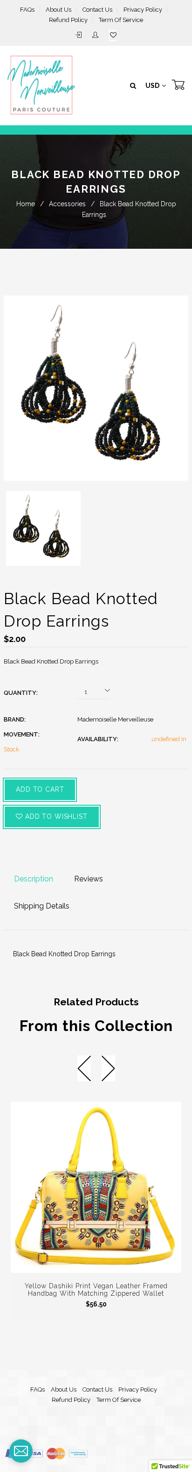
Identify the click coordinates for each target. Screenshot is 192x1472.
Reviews (88, 878)
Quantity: (21, 692)
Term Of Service (121, 19)
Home (25, 204)
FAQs (27, 9)
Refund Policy (68, 19)
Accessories (67, 204)
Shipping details (41, 906)
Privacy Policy (142, 9)
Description (33, 878)
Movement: (22, 734)
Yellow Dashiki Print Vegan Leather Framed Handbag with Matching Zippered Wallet (96, 1289)
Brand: (15, 719)
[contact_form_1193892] (21, 1451)
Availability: (97, 739)
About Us (58, 9)
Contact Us (97, 9)
